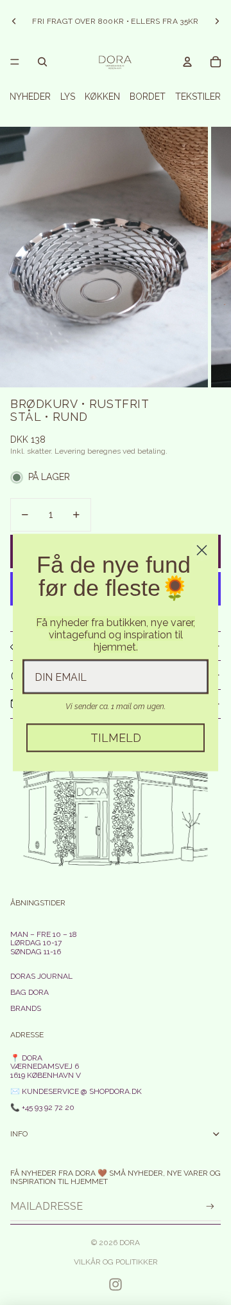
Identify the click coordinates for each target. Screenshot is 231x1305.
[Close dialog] (202, 550)
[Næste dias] (217, 21)
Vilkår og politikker (116, 1261)
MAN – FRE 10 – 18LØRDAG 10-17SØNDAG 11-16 (43, 943)
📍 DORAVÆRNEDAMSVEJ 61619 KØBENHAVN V (45, 1066)
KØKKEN (102, 96)
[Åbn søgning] (42, 62)
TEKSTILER (198, 96)
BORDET (148, 96)
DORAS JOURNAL (41, 976)
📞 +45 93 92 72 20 (42, 1107)
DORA (129, 1242)
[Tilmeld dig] (210, 1206)
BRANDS (25, 1008)
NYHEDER (30, 96)
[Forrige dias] (14, 21)
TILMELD (115, 738)
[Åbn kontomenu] (187, 62)
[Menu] (15, 62)
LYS (67, 96)
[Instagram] (115, 1284)
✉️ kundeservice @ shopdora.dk (76, 1091)
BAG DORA (29, 992)
